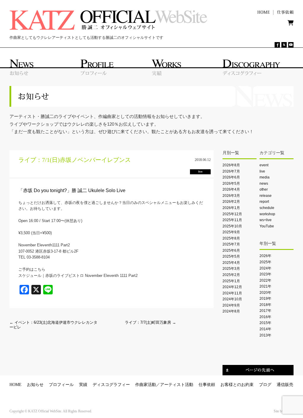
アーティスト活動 (176, 384)
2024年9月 (231, 305)
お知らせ (35, 384)
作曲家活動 (145, 384)
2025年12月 (232, 214)
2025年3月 (231, 269)
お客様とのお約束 (237, 384)
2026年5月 (231, 183)
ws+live (266, 220)
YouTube (267, 226)
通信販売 (285, 384)
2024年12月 (232, 287)
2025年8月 (231, 238)
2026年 (265, 256)
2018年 (265, 305)
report (264, 202)
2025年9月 (231, 232)
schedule (267, 208)
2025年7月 (231, 244)
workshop (267, 214)
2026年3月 (231, 196)
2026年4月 (231, 189)
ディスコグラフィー (111, 384)
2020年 (265, 293)
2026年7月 (231, 171)
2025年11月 (232, 220)
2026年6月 (231, 177)
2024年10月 (232, 299)
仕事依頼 (207, 384)
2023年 (265, 274)
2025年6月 (231, 250)
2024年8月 (231, 311)
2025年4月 (231, 263)
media (265, 177)
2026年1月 (231, 208)
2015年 (265, 323)
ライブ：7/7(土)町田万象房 (150, 322)
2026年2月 (231, 202)
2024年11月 (232, 293)
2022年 (265, 280)
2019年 (265, 298)
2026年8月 (231, 165)
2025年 (265, 262)
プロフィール (61, 384)
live (262, 171)
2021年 (265, 286)
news (264, 183)
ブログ (265, 384)
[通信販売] (291, 24)
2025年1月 (231, 281)
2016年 (265, 317)
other (264, 189)
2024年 (265, 268)
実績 (83, 384)
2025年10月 (232, 226)
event (264, 165)
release (266, 196)
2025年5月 (231, 256)
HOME (15, 384)
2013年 (265, 335)
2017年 (265, 311)
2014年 (265, 329)
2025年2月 (231, 275)
